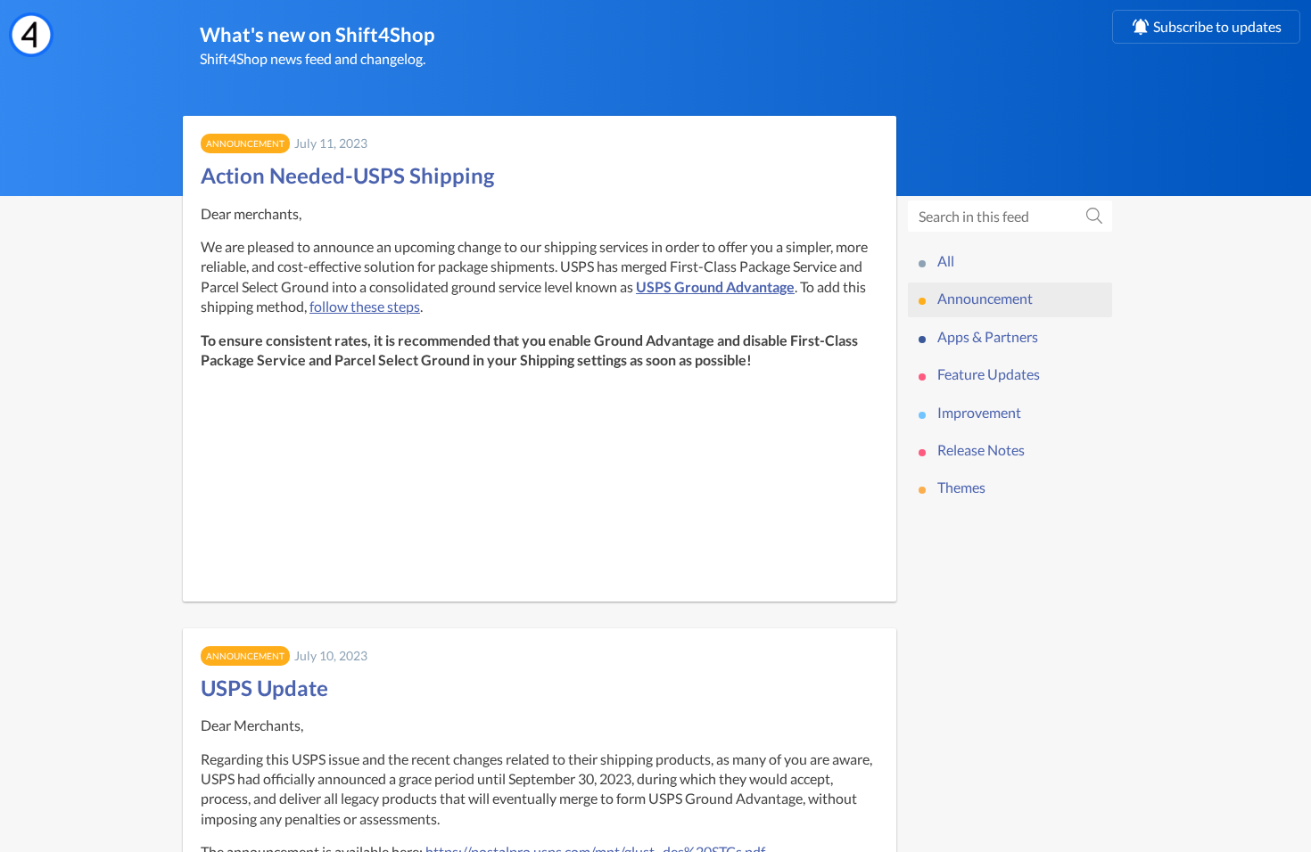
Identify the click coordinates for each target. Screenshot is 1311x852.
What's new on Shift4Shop (317, 34)
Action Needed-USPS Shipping (347, 175)
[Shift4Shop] (31, 34)
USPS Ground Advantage (715, 286)
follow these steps (364, 306)
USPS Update (264, 687)
